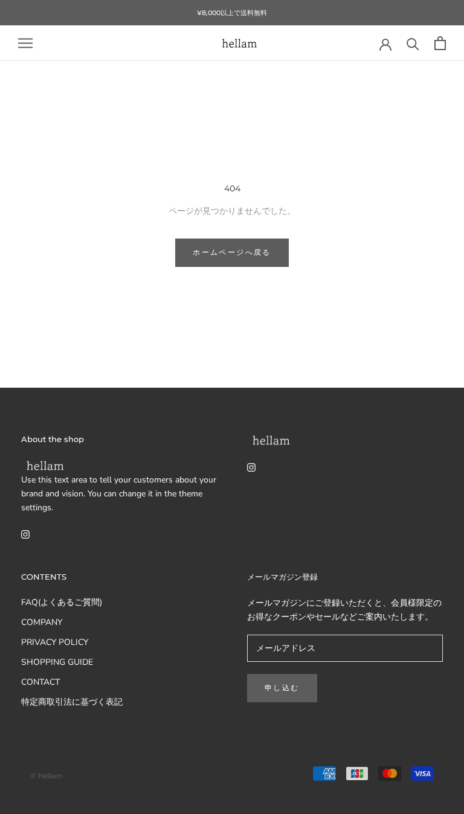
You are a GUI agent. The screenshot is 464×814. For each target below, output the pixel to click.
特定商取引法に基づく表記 (72, 702)
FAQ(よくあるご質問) (61, 602)
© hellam (46, 775)
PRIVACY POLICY (54, 642)
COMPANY (41, 622)
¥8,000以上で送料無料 (232, 12)
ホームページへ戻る (232, 252)
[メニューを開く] (25, 43)
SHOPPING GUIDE (57, 662)
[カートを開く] (440, 43)
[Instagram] (25, 533)
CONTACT (40, 682)
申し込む (282, 687)
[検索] (413, 43)
